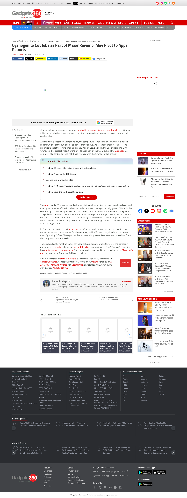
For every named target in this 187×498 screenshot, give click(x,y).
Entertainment (78, 28)
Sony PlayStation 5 (46, 376)
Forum (95, 261)
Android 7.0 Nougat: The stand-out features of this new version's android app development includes (88, 186)
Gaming (66, 28)
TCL (160, 388)
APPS (97, 3)
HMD (125, 385)
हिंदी (33, 3)
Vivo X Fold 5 (17, 410)
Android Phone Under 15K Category (62, 174)
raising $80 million (81, 247)
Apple (125, 379)
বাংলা (108, 472)
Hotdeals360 (127, 28)
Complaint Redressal (76, 483)
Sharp (161, 382)
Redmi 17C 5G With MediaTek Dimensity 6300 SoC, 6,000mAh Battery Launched (35, 424)
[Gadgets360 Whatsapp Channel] (165, 211)
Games (82, 3)
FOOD (53, 3)
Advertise (48, 486)
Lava (142, 376)
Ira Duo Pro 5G (99, 376)
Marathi (120, 3)
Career (70, 468)
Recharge (148, 23)
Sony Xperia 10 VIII (76, 382)
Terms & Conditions (76, 480)
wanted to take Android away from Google (97, 130)
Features (89, 23)
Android (58, 273)
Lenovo (144, 379)
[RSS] (173, 3)
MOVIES (38, 3)
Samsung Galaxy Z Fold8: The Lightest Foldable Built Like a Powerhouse (162, 160)
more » (59, 289)
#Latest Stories (19, 443)
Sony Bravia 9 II (100, 391)
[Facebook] (140, 211)
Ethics (70, 474)
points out (73, 229)
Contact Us (48, 480)
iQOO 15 (15, 397)
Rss (120, 487)
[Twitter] (146, 211)
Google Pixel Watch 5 (102, 385)
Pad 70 (97, 379)
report (47, 205)
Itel (124, 401)
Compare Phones (45, 409)
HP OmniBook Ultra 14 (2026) (50, 394)
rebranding (57, 247)
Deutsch (114, 476)
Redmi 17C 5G (74, 379)
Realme (144, 401)
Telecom (47, 28)
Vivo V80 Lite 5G (75, 394)
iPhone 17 (43, 397)
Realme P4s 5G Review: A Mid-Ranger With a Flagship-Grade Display (117, 424)
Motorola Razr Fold (19, 379)
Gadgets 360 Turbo (48, 261)
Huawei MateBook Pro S (78, 401)
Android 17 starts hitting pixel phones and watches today (71, 168)
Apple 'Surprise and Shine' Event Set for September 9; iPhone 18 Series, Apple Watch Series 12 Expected (76, 450)
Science (149, 28)
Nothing (144, 385)
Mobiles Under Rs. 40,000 (22, 388)
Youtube (105, 487)
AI (38, 23)
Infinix (125, 394)
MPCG (113, 3)
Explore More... (86, 197)
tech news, (65, 258)
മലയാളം (105, 476)
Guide (100, 23)
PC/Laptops (114, 28)
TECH (76, 3)
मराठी (126, 472)
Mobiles (37, 28)
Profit (28, 3)
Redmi (161, 376)
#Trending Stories (19, 419)
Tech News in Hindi (146, 299)
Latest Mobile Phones (47, 406)
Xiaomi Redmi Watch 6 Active (105, 382)
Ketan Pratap (19, 54)
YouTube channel (60, 267)
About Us (48, 468)
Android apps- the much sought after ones (64, 192)
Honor (125, 388)
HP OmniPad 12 (45, 379)
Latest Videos (144, 221)
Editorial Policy (74, 477)
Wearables (159, 28)
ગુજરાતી (96, 476)
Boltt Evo (72, 385)
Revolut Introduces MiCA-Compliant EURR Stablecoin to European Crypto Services (117, 450)
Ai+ (124, 376)
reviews (73, 258)
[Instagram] (159, 211)
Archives (47, 477)
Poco (143, 397)
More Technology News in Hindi (159, 356)
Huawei (126, 391)
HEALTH (69, 3)
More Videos (167, 291)
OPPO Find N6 (17, 385)
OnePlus (144, 391)
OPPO (143, 394)
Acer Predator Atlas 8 (102, 394)
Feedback (48, 474)
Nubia (143, 388)
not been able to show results (58, 250)
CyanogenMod (76, 273)
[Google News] (171, 211)
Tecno (161, 391)
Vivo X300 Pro (17, 401)
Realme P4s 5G (75, 376)
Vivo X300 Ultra (18, 391)
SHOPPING (90, 3)
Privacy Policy (73, 471)
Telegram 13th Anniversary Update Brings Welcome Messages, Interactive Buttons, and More (157, 450)
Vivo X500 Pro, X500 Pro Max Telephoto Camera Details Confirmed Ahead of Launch (158, 426)
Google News (77, 264)
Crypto (91, 28)
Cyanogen (119, 150)
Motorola (144, 382)
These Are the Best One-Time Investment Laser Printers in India (75, 424)
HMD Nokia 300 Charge (78, 391)
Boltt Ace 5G (73, 388)
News (66, 23)
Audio (99, 28)
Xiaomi (161, 394)
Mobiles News (32, 41)
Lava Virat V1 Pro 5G (76, 397)
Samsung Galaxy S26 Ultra (22, 376)
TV (105, 28)
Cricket (46, 3)
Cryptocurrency (44, 391)
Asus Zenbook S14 (19, 394)
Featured (142, 153)
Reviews (76, 23)
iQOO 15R (16, 407)
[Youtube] (153, 211)
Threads (63, 264)
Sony (161, 385)
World (21, 3)
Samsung (162, 379)
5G (168, 28)
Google (126, 382)
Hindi (103, 472)
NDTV (14, 3)
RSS (45, 483)
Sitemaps (48, 471)
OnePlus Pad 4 (44, 385)
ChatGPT (15, 382)
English (96, 472)
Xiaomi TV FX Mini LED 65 (103, 388)
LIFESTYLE (61, 3)
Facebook (44, 264)
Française (124, 476)
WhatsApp (54, 264)
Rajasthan (105, 3)
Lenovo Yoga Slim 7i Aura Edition (24, 404)
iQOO (125, 397)
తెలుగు (120, 471)
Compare (134, 23)
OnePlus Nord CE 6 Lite (47, 382)
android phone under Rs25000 (59, 180)
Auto (58, 23)
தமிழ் (113, 472)
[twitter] (69, 281)
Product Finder (115, 23)
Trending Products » (147, 78)
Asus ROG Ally (99, 397)
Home (16, 23)
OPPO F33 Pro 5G (45, 388)
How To (57, 28)
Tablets (139, 28)
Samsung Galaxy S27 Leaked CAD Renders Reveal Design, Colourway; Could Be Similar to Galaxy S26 (33, 450)
